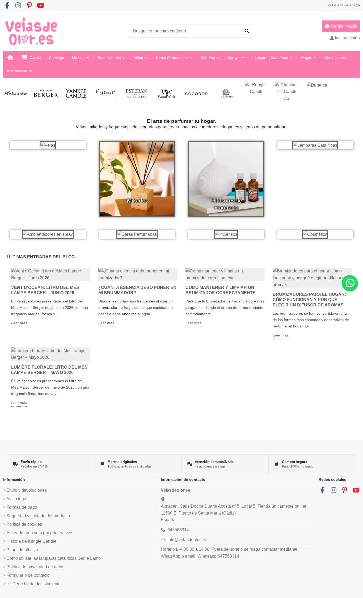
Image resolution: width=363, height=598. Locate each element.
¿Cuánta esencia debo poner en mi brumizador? (137, 290)
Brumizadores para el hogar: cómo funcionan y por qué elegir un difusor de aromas (309, 299)
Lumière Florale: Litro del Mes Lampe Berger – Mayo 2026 (49, 370)
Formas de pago (21, 507)
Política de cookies (24, 524)
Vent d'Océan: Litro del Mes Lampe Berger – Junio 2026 (45, 290)
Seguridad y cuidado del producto (38, 515)
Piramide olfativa (22, 550)
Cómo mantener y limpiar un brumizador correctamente (220, 290)
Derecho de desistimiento (34, 584)
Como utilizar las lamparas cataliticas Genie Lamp (53, 558)
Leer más (19, 323)
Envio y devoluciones (26, 490)
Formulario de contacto (28, 575)
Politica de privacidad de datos (35, 567)
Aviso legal (16, 498)
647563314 (178, 530)
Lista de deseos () (345, 5)
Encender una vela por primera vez (39, 532)
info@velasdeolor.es (186, 539)
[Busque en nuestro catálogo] (246, 31)
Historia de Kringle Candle (31, 541)
